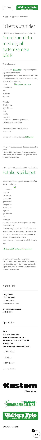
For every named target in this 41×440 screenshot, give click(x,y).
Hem (6, 17)
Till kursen (29, 137)
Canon (19, 152)
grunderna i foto (8, 264)
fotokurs (25, 152)
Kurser (32, 147)
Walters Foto (14, 157)
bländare (12, 152)
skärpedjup (11, 267)
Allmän (13, 147)
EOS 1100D (25, 261)
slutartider (21, 155)
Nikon (14, 155)
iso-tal (9, 155)
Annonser (14, 259)
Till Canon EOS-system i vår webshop (17, 249)
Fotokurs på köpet (19, 172)
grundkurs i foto (21, 264)
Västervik (6, 157)
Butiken (19, 147)
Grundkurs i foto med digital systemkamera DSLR (17, 46)
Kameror (26, 147)
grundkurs (17, 69)
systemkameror (31, 155)
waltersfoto (30, 33)
